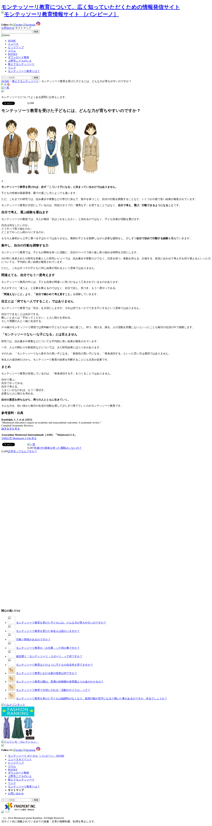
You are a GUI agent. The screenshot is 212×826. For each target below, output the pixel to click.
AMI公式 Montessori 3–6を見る (19, 438)
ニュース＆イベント (20, 759)
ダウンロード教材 (18, 57)
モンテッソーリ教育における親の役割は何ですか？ (46, 673)
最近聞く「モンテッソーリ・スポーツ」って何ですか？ (49, 656)
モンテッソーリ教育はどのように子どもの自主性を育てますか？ (54, 664)
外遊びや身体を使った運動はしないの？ (58, 447)
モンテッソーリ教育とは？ (24, 71)
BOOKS (12, 54)
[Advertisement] (26, 474)
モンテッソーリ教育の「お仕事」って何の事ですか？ (48, 647)
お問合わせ (8, 27)
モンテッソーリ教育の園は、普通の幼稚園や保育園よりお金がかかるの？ (60, 681)
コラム (12, 50)
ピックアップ (16, 47)
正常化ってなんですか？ (22, 451)
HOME (12, 40)
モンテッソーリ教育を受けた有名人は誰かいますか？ (48, 631)
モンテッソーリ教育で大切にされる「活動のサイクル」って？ (53, 690)
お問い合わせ (16, 793)
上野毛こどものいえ (20, 60)
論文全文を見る (10, 428)
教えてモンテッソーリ (21, 64)
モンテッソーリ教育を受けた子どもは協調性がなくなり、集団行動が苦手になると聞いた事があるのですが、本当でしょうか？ (91, 698)
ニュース (13, 43)
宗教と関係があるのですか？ (33, 639)
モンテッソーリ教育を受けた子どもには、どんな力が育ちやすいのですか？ (61, 622)
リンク (12, 67)
